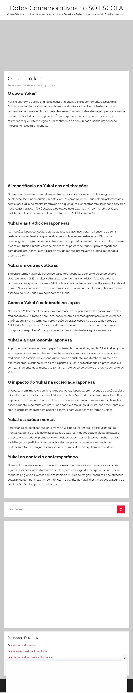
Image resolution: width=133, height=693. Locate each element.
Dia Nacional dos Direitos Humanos (30, 657)
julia (53, 85)
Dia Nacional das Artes (22, 645)
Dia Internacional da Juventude (27, 651)
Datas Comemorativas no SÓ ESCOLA (66, 8)
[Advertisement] (66, 47)
